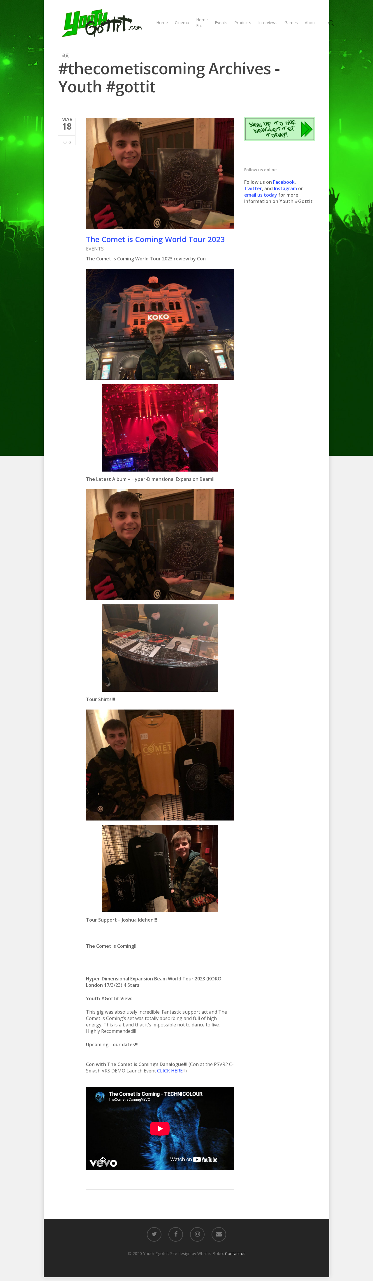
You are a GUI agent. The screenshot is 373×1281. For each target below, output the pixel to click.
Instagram (286, 188)
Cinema (182, 22)
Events (221, 22)
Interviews (267, 22)
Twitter (253, 188)
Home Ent (202, 22)
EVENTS (95, 249)
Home (162, 22)
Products (242, 22)
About (310, 22)
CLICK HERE (170, 1071)
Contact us (235, 1253)
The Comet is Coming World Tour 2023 (155, 239)
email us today (260, 195)
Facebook (284, 182)
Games (291, 22)
